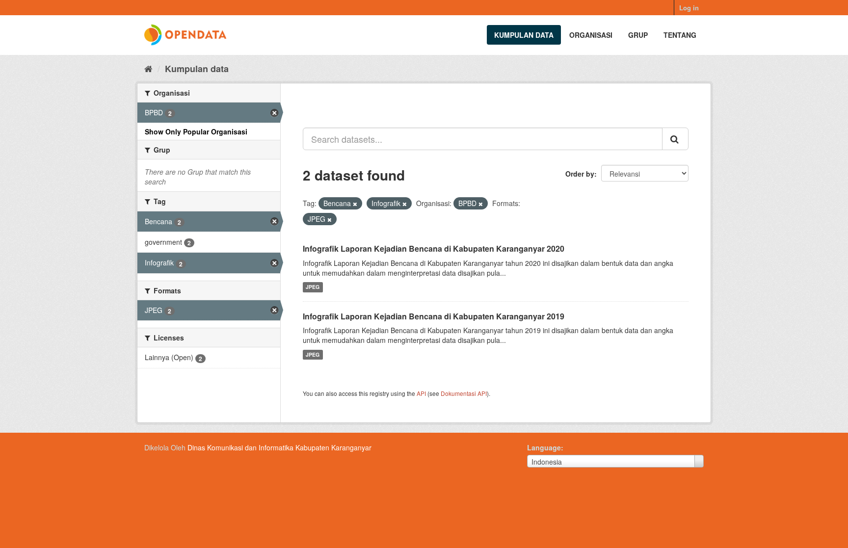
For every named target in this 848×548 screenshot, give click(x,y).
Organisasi (590, 35)
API (421, 393)
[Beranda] (148, 68)
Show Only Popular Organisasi (196, 131)
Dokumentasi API (464, 393)
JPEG (312, 287)
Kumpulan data (524, 35)
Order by (579, 174)
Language (544, 447)
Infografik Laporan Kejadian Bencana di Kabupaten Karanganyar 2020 (433, 248)
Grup (638, 35)
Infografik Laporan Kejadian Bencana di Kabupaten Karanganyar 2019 (433, 316)
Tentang (679, 35)
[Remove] (355, 204)
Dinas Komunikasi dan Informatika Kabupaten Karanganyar (279, 447)
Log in (689, 7)
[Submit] (675, 139)
